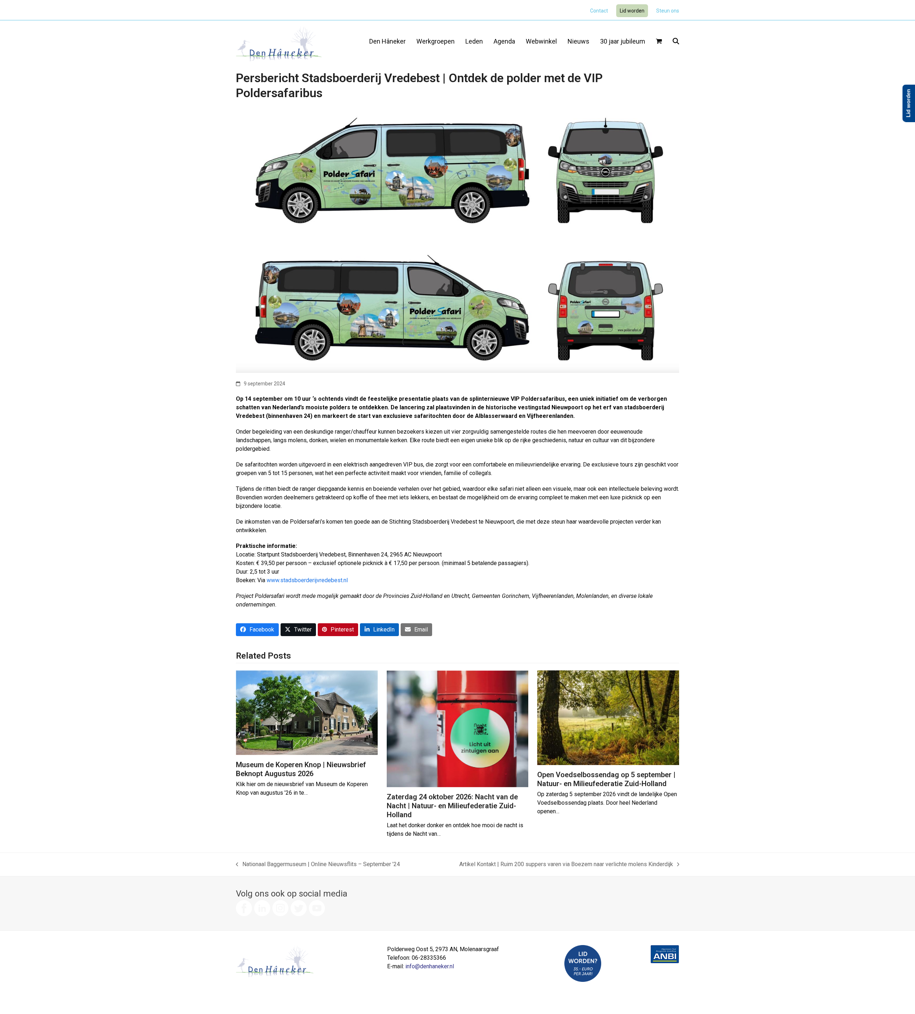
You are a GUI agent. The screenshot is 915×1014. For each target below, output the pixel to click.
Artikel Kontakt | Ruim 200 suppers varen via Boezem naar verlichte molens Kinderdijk (566, 865)
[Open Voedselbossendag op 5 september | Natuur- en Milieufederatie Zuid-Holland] (608, 717)
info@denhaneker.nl (429, 966)
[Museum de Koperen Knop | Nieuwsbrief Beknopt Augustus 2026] (307, 712)
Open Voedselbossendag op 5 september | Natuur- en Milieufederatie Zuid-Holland (606, 779)
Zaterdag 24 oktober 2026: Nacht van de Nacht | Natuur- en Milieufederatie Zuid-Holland (452, 806)
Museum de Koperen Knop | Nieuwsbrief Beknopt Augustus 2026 (301, 769)
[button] (659, 42)
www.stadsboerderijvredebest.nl (307, 580)
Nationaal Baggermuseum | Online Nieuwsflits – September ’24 (318, 865)
